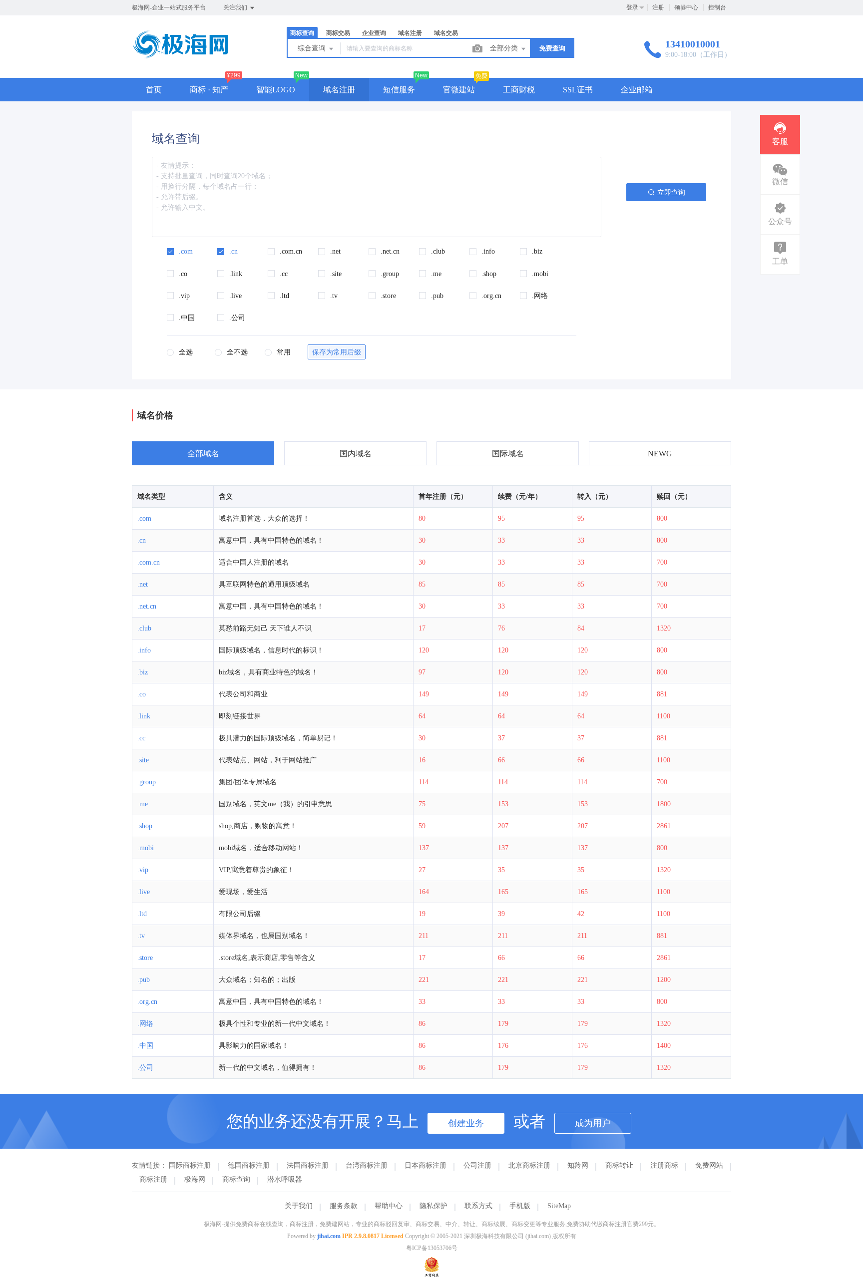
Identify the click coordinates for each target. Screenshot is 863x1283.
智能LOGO (275, 89)
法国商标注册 (308, 1165)
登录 (632, 7)
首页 (154, 89)
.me (142, 804)
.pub (143, 979)
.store (145, 958)
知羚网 (577, 1165)
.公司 (145, 1067)
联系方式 (478, 1206)
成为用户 (593, 1123)
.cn (141, 540)
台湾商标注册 (367, 1165)
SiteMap (559, 1206)
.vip (142, 870)
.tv (141, 936)
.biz (142, 672)
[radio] (180, 353)
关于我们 (299, 1206)
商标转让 (619, 1165)
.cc (141, 738)
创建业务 (466, 1123)
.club (144, 628)
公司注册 (477, 1165)
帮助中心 (389, 1206)
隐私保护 (433, 1206)
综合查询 (313, 48)
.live (143, 892)
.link (143, 716)
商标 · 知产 (209, 89)
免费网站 (709, 1165)
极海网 (194, 1179)
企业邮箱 (637, 89)
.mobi (145, 848)
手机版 (519, 1206)
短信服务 (399, 89)
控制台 (717, 7)
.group (146, 782)
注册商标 (664, 1165)
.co (141, 694)
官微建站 (459, 89)
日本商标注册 (425, 1165)
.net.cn (146, 606)
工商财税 (519, 89)
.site (143, 760)
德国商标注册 (249, 1165)
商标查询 (236, 1179)
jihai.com (329, 1236)
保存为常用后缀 (336, 352)
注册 (658, 7)
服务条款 (344, 1206)
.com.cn (148, 562)
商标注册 (153, 1179)
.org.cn (147, 1001)
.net (142, 584)
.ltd (142, 914)
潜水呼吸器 (284, 1179)
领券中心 (686, 7)
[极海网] (180, 57)
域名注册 (339, 89)
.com (144, 518)
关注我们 (236, 7)
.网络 (145, 1023)
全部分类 (505, 48)
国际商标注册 (190, 1165)
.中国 (145, 1045)
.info (144, 650)
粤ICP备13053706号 (431, 1248)
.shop (144, 826)
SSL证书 (578, 89)
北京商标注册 (529, 1165)
